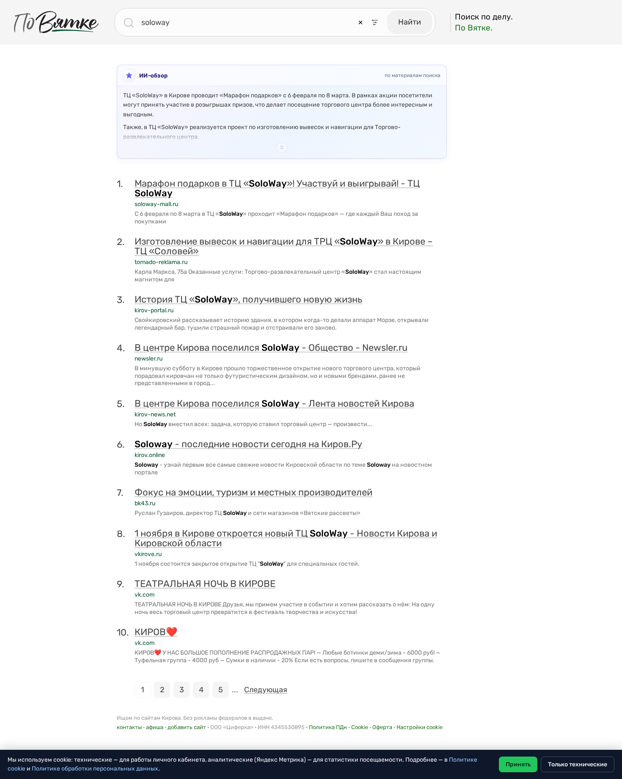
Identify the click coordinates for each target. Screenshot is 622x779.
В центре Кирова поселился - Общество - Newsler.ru (271, 347)
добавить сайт (187, 727)
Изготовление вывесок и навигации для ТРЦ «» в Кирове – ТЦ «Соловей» (284, 246)
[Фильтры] (374, 22)
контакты (129, 727)
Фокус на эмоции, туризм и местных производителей (253, 492)
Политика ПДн (328, 727)
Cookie (359, 727)
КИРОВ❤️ (156, 632)
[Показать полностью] (282, 147)
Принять (518, 764)
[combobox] (247, 22)
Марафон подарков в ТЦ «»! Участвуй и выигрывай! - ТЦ (277, 188)
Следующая (265, 689)
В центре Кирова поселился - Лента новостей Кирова (274, 403)
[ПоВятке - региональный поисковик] (56, 22)
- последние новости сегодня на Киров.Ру (248, 444)
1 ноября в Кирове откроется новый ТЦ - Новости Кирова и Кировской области (286, 538)
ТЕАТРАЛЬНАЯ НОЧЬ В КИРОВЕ (205, 583)
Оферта (382, 727)
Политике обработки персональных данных (95, 768)
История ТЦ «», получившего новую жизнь (248, 299)
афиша (154, 727)
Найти (409, 22)
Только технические (577, 764)
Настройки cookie (419, 727)
